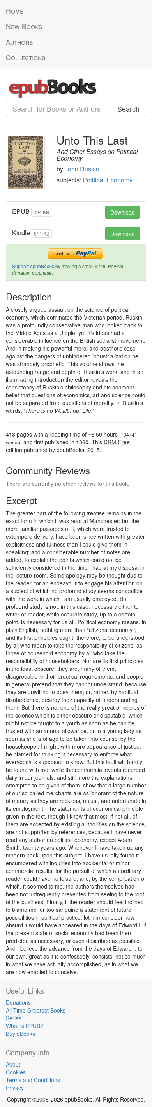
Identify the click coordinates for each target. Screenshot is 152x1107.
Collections (25, 57)
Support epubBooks (33, 266)
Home (14, 11)
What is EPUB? (24, 1026)
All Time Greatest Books (35, 1010)
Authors (19, 42)
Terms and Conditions (33, 1080)
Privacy (15, 1087)
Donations (18, 1002)
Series (13, 1018)
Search (128, 108)
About (13, 1064)
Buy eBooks (20, 1033)
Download (122, 212)
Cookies (16, 1072)
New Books (24, 26)
